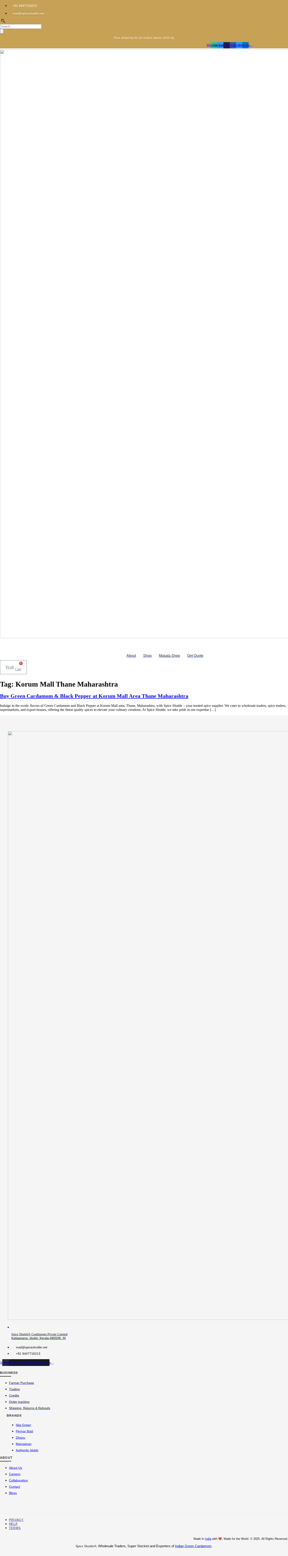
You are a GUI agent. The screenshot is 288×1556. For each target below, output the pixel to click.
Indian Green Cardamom (193, 1546)
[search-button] (2, 31)
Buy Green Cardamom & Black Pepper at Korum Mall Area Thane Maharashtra (94, 696)
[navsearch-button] (3, 22)
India (208, 1538)
